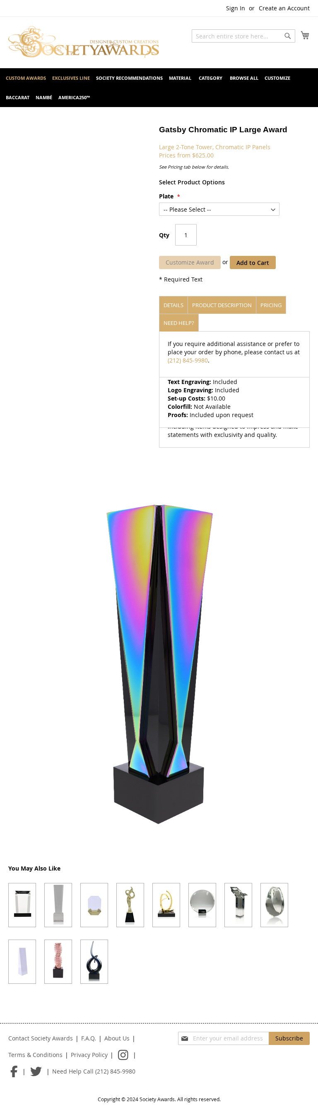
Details (173, 305)
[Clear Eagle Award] (238, 905)
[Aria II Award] (166, 905)
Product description (222, 305)
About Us (117, 1038)
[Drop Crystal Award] (274, 905)
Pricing (271, 305)
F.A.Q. (88, 1038)
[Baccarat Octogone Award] (94, 905)
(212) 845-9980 (188, 360)
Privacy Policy (89, 1055)
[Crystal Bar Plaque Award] (22, 905)
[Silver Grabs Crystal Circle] (202, 905)
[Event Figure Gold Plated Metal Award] (130, 905)
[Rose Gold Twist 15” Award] (58, 962)
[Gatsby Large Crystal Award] (58, 905)
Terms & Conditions (35, 1055)
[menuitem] (25, 78)
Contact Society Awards (40, 1038)
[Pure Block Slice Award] (22, 962)
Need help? (179, 323)
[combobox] (243, 36)
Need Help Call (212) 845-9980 (93, 1071)
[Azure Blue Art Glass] (94, 962)
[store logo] (83, 42)
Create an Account (284, 8)
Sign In (235, 8)
